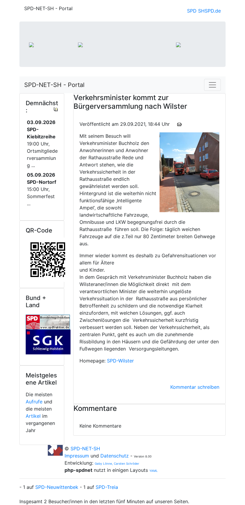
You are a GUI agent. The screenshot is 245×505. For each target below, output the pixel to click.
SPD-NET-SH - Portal (54, 84)
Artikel (33, 416)
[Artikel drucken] (179, 124)
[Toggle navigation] (212, 85)
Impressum (78, 456)
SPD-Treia (107, 487)
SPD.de (213, 11)
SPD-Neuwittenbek (56, 487)
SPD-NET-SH (85, 449)
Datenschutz (114, 456)
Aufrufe (34, 402)
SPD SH (196, 11)
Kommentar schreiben (194, 387)
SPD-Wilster (120, 361)
